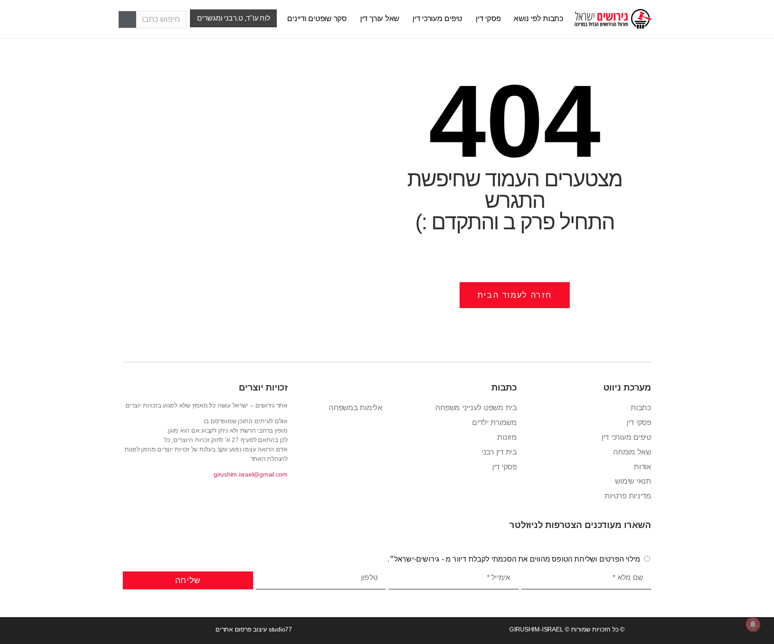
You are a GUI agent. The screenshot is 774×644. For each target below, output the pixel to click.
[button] (233, 18)
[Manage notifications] (753, 624)
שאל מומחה (632, 452)
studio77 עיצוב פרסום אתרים (253, 629)
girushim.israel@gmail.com (251, 474)
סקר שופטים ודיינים (317, 18)
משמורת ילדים (494, 422)
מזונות (507, 437)
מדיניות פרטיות (628, 496)
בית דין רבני (499, 452)
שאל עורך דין (379, 18)
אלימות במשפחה (356, 408)
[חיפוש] (127, 19)
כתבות (641, 408)
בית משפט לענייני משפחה (476, 408)
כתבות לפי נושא (538, 18)
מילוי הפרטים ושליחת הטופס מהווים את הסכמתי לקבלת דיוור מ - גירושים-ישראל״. (513, 559)
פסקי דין (488, 18)
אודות (642, 467)
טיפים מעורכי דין (437, 18)
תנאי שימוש (633, 481)
